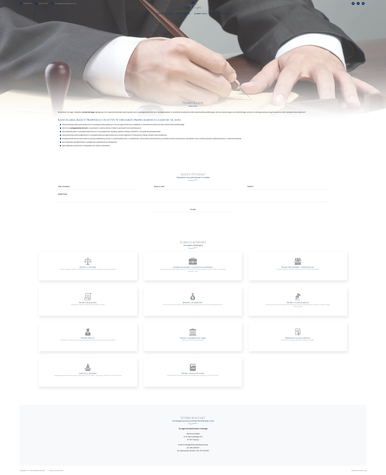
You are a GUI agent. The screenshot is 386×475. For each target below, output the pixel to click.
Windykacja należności (298, 336)
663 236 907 (194, 448)
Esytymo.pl (363, 470)
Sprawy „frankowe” (193, 301)
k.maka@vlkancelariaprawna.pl (195, 445)
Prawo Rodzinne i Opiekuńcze (298, 266)
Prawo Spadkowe (88, 301)
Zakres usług (200, 13)
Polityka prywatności (56, 470)
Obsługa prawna (88, 372)
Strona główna (165, 13)
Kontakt (224, 13)
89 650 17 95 (194, 451)
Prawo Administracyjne (193, 336)
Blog (213, 13)
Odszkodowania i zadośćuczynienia (193, 266)
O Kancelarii (183, 13)
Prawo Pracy (88, 336)
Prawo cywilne (88, 266)
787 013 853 (204, 451)
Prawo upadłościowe (193, 372)
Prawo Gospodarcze (298, 301)
